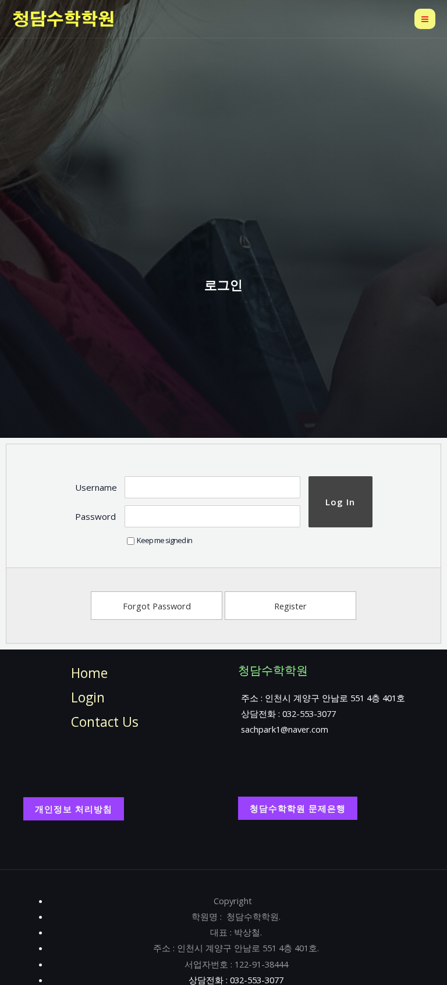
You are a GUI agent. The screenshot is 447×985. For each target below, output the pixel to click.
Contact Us (105, 722)
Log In (340, 502)
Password (95, 516)
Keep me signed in (164, 540)
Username (96, 487)
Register (290, 606)
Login (88, 697)
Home (89, 673)
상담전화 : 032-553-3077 (288, 713)
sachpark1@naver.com (284, 729)
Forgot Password (157, 606)
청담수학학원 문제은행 (298, 808)
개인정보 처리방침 (73, 809)
